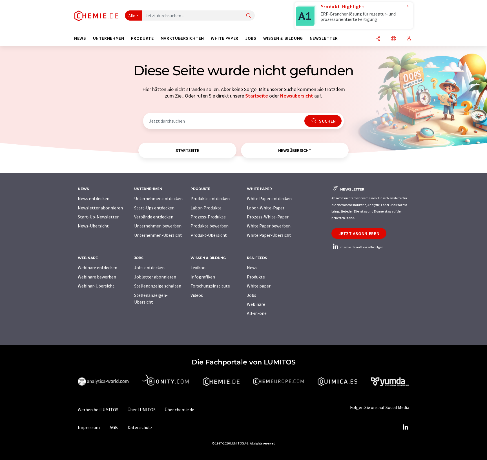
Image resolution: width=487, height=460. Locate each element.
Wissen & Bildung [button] (283, 38)
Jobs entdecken (149, 267)
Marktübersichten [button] (182, 38)
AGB (114, 427)
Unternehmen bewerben (157, 226)
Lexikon (198, 267)
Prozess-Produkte (208, 217)
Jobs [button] (250, 38)
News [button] (80, 38)
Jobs (251, 295)
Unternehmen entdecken (158, 198)
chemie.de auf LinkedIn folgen (361, 247)
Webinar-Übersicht (96, 286)
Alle (132, 15)
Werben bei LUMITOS (98, 409)
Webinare (256, 304)
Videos (197, 295)
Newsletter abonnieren (100, 208)
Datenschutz (140, 427)
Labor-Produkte (206, 208)
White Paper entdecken (269, 198)
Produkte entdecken (210, 198)
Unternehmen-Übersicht (158, 235)
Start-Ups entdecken (154, 208)
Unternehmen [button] (108, 38)
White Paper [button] (224, 38)
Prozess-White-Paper (268, 217)
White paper (259, 286)
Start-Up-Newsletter (98, 217)
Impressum (89, 427)
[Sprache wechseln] (393, 39)
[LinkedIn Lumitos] (405, 427)
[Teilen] (378, 39)
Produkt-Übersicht (209, 235)
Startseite (256, 95)
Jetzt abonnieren (358, 233)
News (252, 267)
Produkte (256, 277)
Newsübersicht (296, 95)
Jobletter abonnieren (155, 277)
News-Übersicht (93, 226)
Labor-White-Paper (265, 208)
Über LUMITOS (141, 409)
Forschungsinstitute (210, 286)
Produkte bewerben (210, 226)
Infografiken (203, 277)
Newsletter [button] (324, 38)
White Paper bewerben (269, 226)
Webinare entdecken (97, 267)
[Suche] (249, 16)
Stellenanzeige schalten (157, 286)
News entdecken (93, 198)
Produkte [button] (142, 38)
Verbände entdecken (153, 217)
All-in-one (257, 313)
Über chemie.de (179, 409)
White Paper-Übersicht (269, 235)
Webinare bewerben (97, 277)
